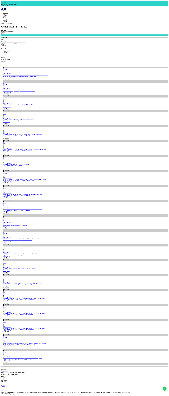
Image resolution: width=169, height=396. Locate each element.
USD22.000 (6, 348)
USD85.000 (6, 228)
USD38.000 (6, 184)
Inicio (4, 14)
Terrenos (3, 385)
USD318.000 (6, 273)
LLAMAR (5, 13)
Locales (2, 390)
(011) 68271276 (5, 371)
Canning (5, 19)
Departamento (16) (7, 51)
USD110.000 (6, 94)
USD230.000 (6, 124)
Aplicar (2, 44)
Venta (4, 16)
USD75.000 (6, 363)
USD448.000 (6, 318)
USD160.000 (6, 258)
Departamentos (4, 386)
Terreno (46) (5, 55)
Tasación (5, 20)
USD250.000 (6, 214)
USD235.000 (6, 139)
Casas (2, 387)
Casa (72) (5, 53)
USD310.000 (6, 109)
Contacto (5, 21)
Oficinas (3, 388)
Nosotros (5, 15)
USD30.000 (6, 243)
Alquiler (5, 17)
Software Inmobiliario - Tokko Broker (8, 394)
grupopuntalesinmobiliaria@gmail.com (9, 4)
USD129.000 (6, 169)
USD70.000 (6, 79)
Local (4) (5, 52)
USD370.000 (6, 333)
